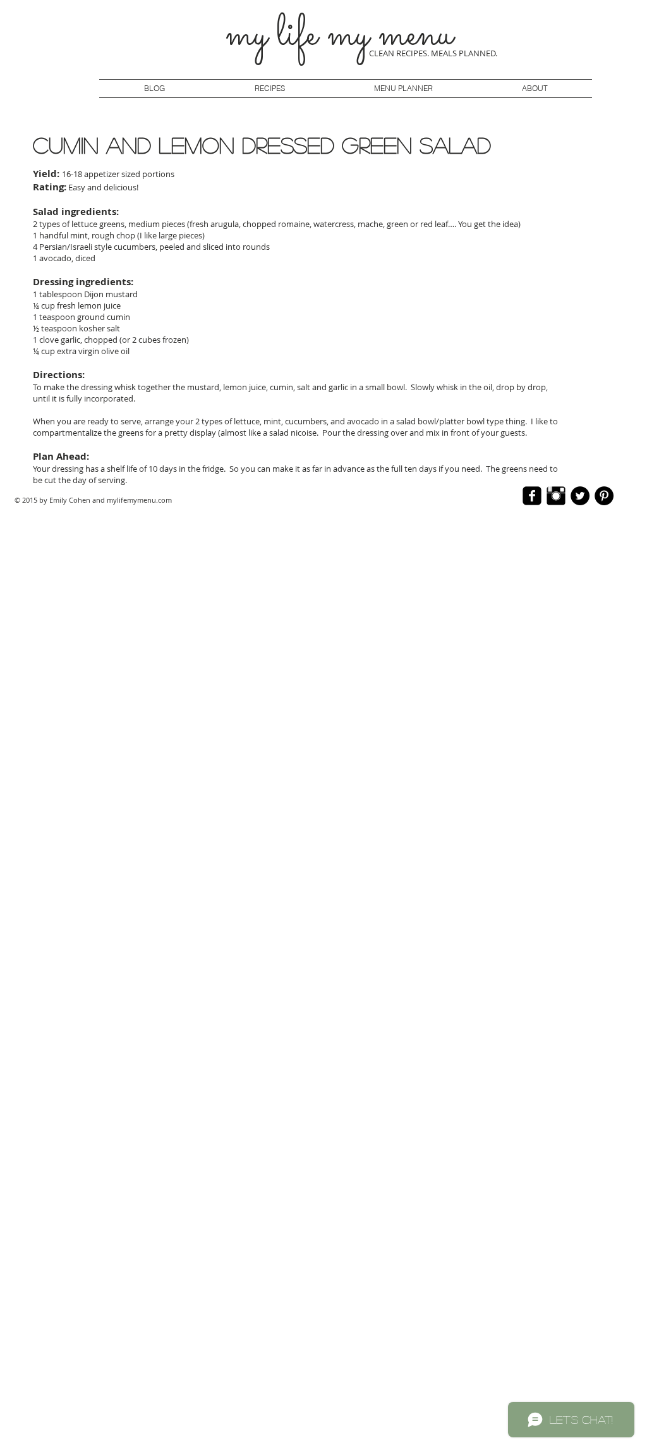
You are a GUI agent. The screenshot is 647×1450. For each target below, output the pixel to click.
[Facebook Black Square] (532, 495)
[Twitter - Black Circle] (580, 495)
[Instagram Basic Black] (556, 495)
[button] (403, 88)
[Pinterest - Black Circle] (604, 495)
